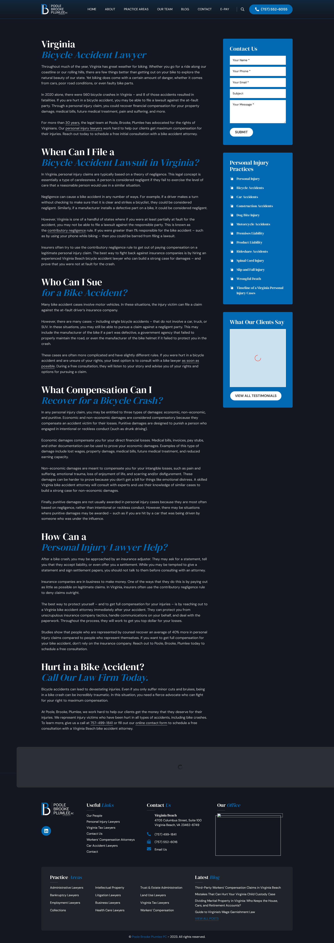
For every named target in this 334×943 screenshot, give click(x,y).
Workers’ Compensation (157, 910)
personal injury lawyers (84, 128)
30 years (72, 122)
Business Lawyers (107, 903)
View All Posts (207, 918)
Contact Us (94, 834)
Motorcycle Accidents (253, 224)
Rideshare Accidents (252, 251)
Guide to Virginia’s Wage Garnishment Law (225, 912)
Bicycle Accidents (250, 187)
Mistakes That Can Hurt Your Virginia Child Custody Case (235, 894)
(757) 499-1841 (165, 834)
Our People (94, 816)
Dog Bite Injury (248, 215)
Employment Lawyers (65, 903)
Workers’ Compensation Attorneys (111, 840)
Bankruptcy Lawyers (64, 895)
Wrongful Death (249, 278)
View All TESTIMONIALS (256, 395)
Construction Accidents (255, 205)
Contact (92, 852)
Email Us (161, 849)
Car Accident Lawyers (102, 846)
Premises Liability (250, 233)
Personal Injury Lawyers (103, 822)
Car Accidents (247, 196)
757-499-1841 (101, 723)
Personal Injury (248, 178)
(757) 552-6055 (274, 9)
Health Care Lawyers (109, 910)
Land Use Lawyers (153, 895)
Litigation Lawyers (108, 895)
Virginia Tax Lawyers (101, 828)
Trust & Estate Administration (161, 888)
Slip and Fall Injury (251, 269)
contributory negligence (67, 230)
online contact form (151, 723)
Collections (58, 910)
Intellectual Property (109, 888)
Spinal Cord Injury (250, 260)
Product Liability (249, 242)
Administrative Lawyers (66, 888)
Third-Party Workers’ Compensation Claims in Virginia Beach (238, 888)
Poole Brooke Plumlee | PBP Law (57, 9)
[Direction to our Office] (250, 833)
